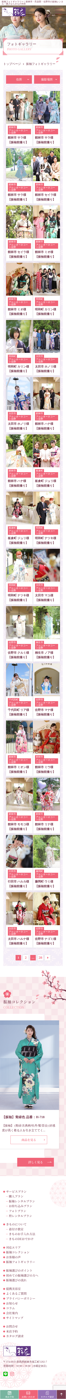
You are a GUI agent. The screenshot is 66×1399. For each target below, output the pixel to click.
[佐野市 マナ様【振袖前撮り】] (46, 693)
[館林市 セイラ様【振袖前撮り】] (46, 178)
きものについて (16, 1224)
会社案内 (12, 1313)
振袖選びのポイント (19, 1270)
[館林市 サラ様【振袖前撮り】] (19, 121)
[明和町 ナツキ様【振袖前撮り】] (46, 522)
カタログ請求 (15, 1336)
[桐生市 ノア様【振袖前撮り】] (46, 636)
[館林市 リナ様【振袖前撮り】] (46, 808)
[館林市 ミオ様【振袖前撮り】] (46, 236)
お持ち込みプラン (20, 1206)
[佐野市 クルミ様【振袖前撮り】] (19, 636)
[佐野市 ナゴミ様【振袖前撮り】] (46, 922)
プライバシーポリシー (20, 1298)
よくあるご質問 (16, 1293)
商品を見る (28, 1140)
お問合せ (12, 1326)
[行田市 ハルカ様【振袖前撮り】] (19, 865)
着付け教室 (16, 1229)
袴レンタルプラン (20, 1216)
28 (40, 957)
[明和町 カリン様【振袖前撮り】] (46, 293)
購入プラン (16, 1196)
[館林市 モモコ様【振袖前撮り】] (19, 808)
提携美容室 (13, 1289)
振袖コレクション (18, 1252)
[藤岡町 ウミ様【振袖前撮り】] (46, 865)
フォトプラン (17, 1211)
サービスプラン (16, 1191)
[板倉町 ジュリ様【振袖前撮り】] (46, 465)
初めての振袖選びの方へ (22, 1275)
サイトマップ (14, 1318)
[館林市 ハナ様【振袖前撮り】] (46, 407)
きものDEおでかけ (21, 1239)
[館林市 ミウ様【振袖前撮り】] (46, 750)
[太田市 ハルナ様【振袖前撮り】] (19, 922)
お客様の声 (13, 1257)
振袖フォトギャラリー (20, 1262)
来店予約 (12, 1331)
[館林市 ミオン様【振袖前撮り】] (19, 750)
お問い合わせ (28, 1396)
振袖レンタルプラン (22, 1201)
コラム (10, 1308)
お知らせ (12, 1303)
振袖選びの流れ (16, 1280)
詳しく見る (35, 1162)
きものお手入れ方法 (22, 1234)
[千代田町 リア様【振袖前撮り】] (19, 693)
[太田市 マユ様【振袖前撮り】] (46, 579)
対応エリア (13, 1247)
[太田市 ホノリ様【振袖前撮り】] (46, 350)
